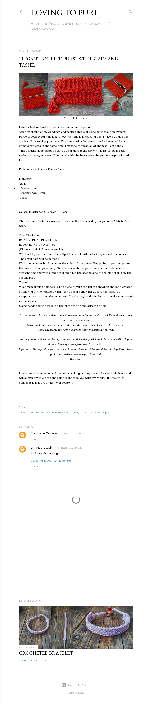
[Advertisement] (76, 561)
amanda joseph (41, 447)
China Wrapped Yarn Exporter (51, 460)
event (48, 412)
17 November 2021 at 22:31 (69, 447)
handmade (58, 412)
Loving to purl (65, 12)
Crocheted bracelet (46, 653)
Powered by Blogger (79, 685)
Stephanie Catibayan (45, 433)
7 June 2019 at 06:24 (73, 433)
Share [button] (22, 407)
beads (30, 412)
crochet (39, 412)
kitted (69, 412)
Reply (35, 439)
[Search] (130, 11)
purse (82, 412)
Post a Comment (38, 660)
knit (76, 412)
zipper (105, 412)
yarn (98, 412)
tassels (90, 412)
